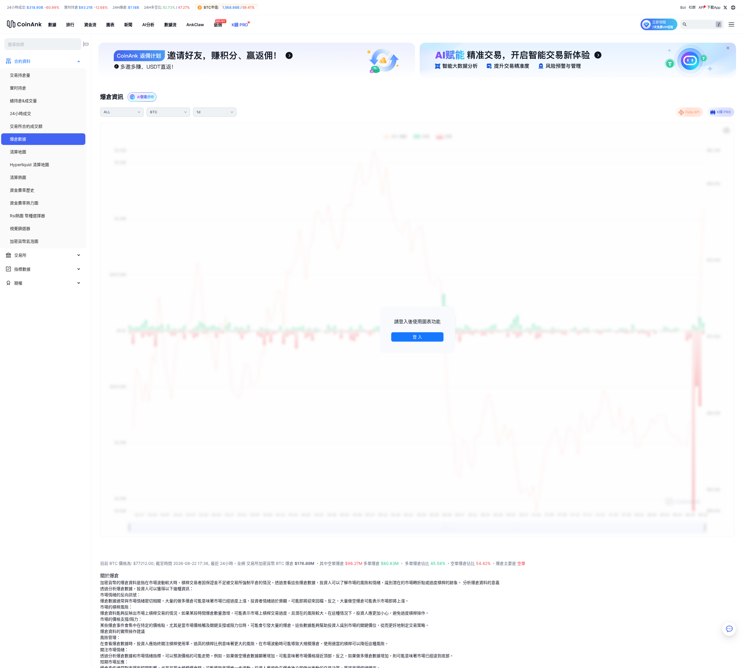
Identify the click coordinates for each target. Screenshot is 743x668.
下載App (713, 7)
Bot (683, 7)
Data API (692, 112)
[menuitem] (43, 75)
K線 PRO (724, 112)
